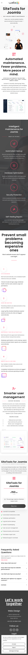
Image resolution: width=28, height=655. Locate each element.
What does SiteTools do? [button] (8, 563)
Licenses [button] (3, 585)
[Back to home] (14, 2)
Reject (14, 647)
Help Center (4, 560)
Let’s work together (14, 601)
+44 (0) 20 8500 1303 (14, 621)
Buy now (14, 506)
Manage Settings (14, 651)
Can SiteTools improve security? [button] (11, 574)
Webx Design (14, 611)
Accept (14, 644)
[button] (1, 2)
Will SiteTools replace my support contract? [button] (11, 579)
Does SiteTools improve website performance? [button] (11, 568)
